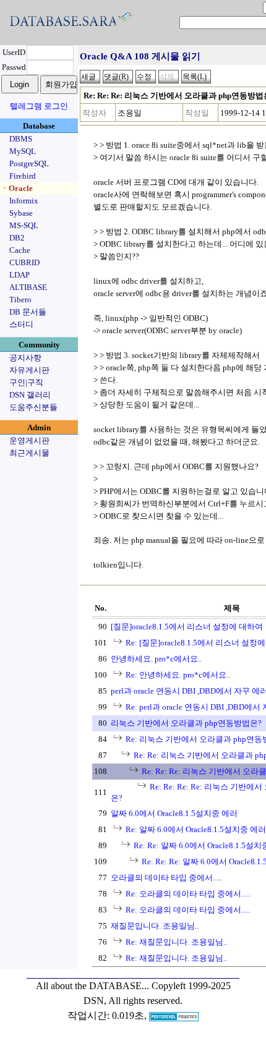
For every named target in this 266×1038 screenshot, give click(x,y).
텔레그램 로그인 (39, 106)
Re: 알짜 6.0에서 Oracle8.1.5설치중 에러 (196, 829)
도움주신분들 (33, 407)
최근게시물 (29, 452)
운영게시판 (29, 440)
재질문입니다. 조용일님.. (155, 925)
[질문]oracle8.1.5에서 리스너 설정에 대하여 (187, 626)
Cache (19, 250)
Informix (23, 200)
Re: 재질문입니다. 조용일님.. (176, 942)
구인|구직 (26, 382)
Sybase (21, 213)
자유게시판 (29, 370)
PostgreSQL (29, 163)
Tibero (20, 299)
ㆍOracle (17, 188)
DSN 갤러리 (30, 394)
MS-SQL (23, 225)
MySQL (22, 151)
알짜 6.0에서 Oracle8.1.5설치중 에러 (174, 813)
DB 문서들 (27, 312)
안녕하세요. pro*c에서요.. (156, 658)
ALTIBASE (28, 287)
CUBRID (24, 262)
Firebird (22, 176)
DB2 (17, 237)
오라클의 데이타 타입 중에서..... (166, 877)
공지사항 (25, 357)
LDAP (19, 274)
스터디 (21, 324)
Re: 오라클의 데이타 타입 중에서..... (188, 893)
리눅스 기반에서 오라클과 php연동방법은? (186, 723)
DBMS (20, 138)
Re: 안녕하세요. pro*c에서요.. (178, 674)
